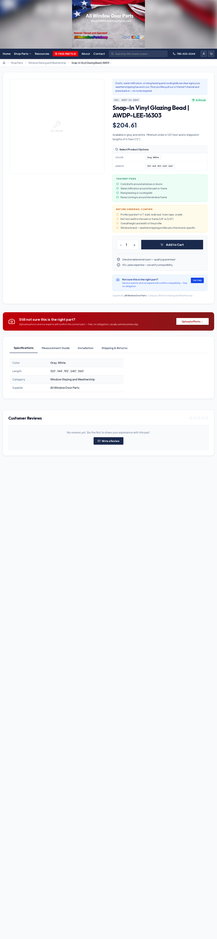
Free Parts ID (67, 53)
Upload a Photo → (192, 321)
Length (119, 166)
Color (119, 157)
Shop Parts (21, 53)
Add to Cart (175, 244)
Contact (99, 53)
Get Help (197, 280)
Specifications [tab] (24, 348)
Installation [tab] (85, 348)
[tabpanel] (108, 375)
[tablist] (108, 348)
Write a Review (110, 440)
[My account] (204, 54)
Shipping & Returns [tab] (114, 348)
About (86, 53)
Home (7, 53)
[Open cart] (211, 54)
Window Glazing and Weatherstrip (47, 62)
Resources (42, 53)
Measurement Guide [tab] (56, 348)
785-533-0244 (186, 53)
